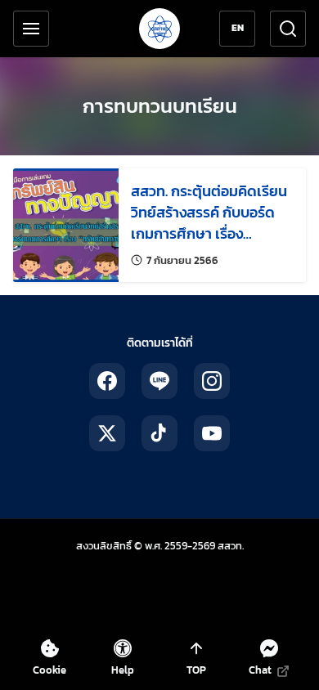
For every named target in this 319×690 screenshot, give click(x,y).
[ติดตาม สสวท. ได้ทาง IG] (212, 381)
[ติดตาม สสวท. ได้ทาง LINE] (159, 381)
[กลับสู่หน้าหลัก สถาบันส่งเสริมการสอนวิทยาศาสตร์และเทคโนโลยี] (159, 28)
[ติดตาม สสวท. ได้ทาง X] (107, 433)
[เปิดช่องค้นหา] (288, 29)
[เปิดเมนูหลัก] (31, 29)
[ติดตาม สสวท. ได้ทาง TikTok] (159, 433)
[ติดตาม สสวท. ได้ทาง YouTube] (212, 433)
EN (237, 27)
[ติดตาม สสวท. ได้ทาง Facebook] (107, 381)
